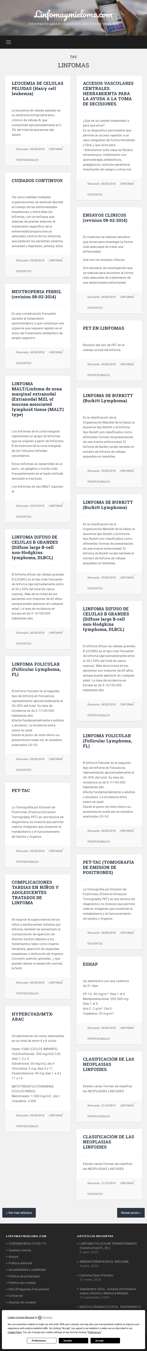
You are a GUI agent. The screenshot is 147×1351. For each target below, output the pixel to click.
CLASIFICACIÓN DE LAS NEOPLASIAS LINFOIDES (108, 1142)
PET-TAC (21, 790)
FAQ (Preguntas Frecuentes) (29, 1289)
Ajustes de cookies (22, 1302)
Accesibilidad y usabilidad (27, 1269)
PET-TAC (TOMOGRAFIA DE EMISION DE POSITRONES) (108, 867)
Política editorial (20, 1263)
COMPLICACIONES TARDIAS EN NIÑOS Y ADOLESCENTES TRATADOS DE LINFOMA (35, 892)
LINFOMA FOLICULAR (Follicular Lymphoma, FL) (36, 669)
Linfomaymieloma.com (73, 13)
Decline (68, 1340)
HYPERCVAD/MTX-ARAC (32, 1016)
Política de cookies (22, 1283)
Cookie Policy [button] (15, 1332)
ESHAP (90, 964)
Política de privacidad (24, 1276)
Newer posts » (131, 1213)
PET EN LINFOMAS (103, 328)
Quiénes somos (20, 1250)
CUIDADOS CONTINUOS (37, 180)
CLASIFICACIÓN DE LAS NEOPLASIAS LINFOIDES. (108, 1064)
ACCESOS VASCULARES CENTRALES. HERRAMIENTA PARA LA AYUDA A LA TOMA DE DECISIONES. (108, 93)
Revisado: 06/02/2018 (30, 633)
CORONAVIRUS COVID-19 (27, 1243)
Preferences (39, 1340)
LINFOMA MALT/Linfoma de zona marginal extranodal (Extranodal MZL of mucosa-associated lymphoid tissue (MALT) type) (38, 399)
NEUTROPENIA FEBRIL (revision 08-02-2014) (36, 294)
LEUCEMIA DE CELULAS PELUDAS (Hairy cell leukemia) (37, 88)
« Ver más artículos (19, 1213)
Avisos (13, 1257)
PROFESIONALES (27, 160)
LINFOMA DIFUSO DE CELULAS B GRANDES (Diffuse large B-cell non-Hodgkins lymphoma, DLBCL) (35, 547)
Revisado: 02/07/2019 (30, 506)
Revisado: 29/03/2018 (101, 471)
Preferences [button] (94, 1332)
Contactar (16, 1296)
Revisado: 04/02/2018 (30, 149)
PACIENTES (95, 194)
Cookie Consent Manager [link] (21, 1317)
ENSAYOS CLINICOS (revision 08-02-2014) (105, 217)
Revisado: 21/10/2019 (101, 1105)
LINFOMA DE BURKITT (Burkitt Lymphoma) (108, 397)
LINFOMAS (56, 149)
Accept (99, 1340)
